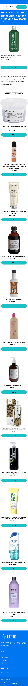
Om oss (5, 660)
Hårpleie (4, 22)
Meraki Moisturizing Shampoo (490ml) (14, 386)
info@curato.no (4, 1)
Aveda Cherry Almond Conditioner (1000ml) (14, 342)
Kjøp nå (14, 67)
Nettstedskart (14, 683)
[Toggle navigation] (2, 6)
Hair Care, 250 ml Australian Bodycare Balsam (14, 429)
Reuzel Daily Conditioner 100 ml (14, 299)
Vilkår (14, 682)
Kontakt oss (21, 6)
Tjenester (5, 657)
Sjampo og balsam (12, 22)
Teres (4, 655)
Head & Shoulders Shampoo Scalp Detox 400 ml (14, 562)
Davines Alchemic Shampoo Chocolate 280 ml (14, 256)
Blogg (4, 663)
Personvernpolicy (21, 682)
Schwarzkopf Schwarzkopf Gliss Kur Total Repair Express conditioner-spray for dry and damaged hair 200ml (14, 166)
